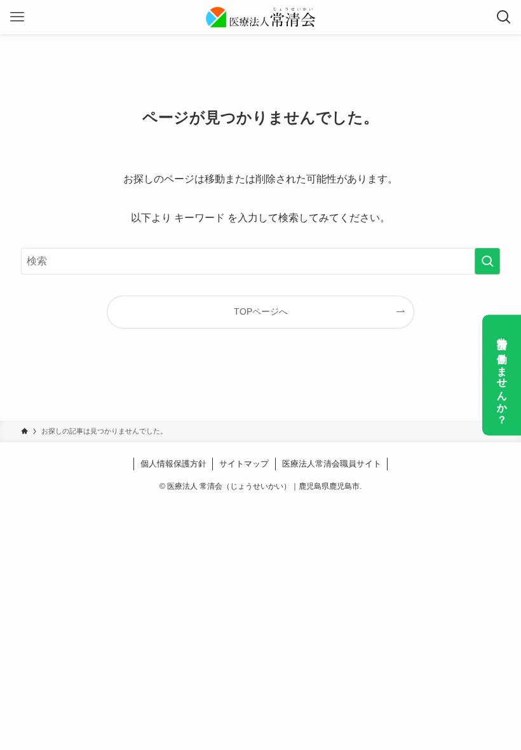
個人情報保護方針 (173, 463)
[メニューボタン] (17, 17)
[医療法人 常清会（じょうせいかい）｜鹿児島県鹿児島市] (260, 17)
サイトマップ (244, 463)
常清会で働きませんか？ (502, 375)
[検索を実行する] (487, 261)
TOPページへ (261, 311)
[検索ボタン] (504, 17)
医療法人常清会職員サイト (331, 463)
